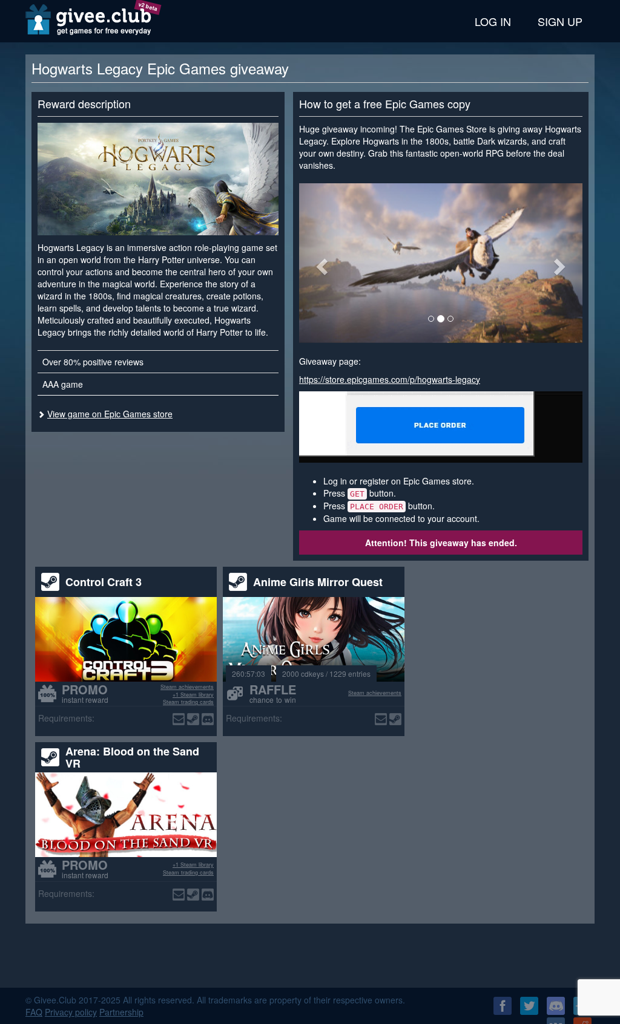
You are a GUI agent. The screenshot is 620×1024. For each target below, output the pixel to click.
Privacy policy (71, 1012)
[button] (320, 262)
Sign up (560, 21)
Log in (493, 21)
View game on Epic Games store (110, 414)
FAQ (33, 1012)
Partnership (121, 1012)
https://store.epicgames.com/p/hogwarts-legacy (389, 379)
